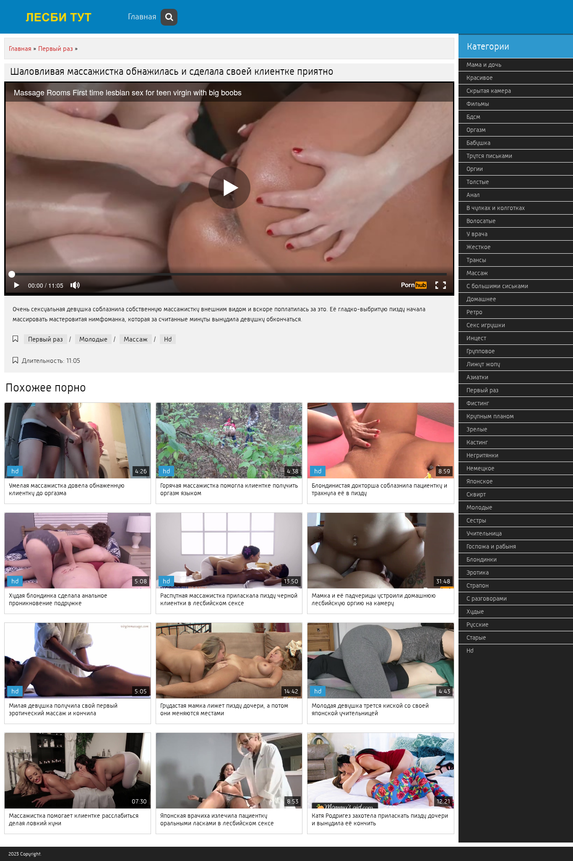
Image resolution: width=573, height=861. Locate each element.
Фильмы (477, 104)
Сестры (476, 520)
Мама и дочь (483, 64)
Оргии (474, 169)
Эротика (477, 572)
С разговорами (486, 598)
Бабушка (478, 143)
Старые (476, 637)
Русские (477, 624)
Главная (142, 16)
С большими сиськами (497, 286)
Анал (473, 195)
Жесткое (478, 247)
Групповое (480, 351)
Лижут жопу (483, 364)
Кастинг (477, 442)
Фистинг (477, 403)
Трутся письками (489, 156)
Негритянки (482, 455)
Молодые (93, 339)
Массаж (136, 339)
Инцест (476, 338)
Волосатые (481, 221)
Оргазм (476, 130)
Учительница (484, 533)
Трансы (476, 260)
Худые (475, 611)
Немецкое (480, 468)
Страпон (477, 585)
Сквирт (476, 494)
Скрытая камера (488, 90)
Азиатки (477, 377)
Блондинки (481, 559)
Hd (168, 339)
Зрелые (476, 429)
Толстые (477, 182)
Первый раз (45, 339)
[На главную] (62, 16)
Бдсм (473, 117)
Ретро (474, 312)
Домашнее (481, 299)
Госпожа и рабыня (491, 546)
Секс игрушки (485, 325)
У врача (476, 234)
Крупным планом (490, 416)
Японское (479, 481)
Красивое (479, 77)
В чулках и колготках (495, 208)
